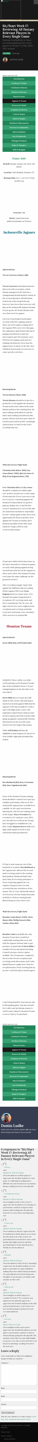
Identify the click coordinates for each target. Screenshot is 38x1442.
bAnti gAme (7, 1319)
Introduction (19, 79)
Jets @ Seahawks (19, 136)
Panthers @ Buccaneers (19, 123)
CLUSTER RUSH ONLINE (11, 1194)
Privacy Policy (5, 1432)
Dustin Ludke (16, 59)
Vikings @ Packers (19, 141)
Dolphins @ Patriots (19, 110)
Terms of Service (6, 1436)
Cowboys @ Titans (19, 83)
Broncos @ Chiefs (19, 105)
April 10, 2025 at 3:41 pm (12, 1229)
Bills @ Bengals (19, 150)
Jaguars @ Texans (19, 101)
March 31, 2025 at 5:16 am (13, 1199)
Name (3, 1388)
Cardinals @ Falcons (19, 88)
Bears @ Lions (19, 96)
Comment (5, 1363)
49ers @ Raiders (19, 132)
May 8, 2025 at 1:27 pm (11, 1325)
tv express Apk (8, 1223)
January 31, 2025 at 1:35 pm (13, 1173)
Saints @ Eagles (19, 119)
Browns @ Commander (19, 127)
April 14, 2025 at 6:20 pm (12, 1261)
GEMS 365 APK (8, 1287)
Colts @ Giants (19, 114)
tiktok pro (7, 1167)
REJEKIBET (7, 1255)
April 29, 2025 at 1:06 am (12, 1293)
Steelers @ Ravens (19, 92)
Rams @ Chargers (19, 145)
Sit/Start (6, 53)
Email (3, 1396)
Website (3, 1404)
